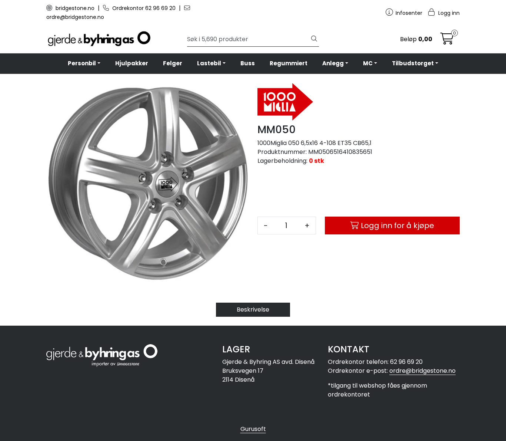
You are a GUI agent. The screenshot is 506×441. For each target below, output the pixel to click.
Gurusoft (253, 429)
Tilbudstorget (413, 63)
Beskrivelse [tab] (253, 309)
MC (368, 63)
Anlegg (333, 63)
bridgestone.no (75, 8)
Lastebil (209, 63)
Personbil (82, 63)
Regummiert (288, 63)
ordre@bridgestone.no (422, 370)
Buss (247, 63)
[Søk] (314, 39)
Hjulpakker (131, 63)
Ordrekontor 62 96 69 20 (144, 8)
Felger (172, 63)
